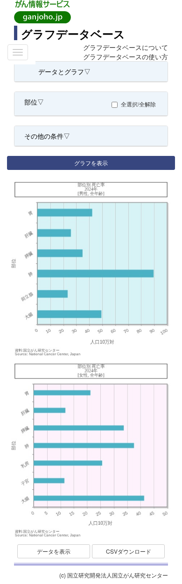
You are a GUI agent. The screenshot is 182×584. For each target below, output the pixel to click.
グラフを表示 (91, 163)
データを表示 (53, 551)
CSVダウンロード (128, 551)
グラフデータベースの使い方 (125, 56)
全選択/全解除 (138, 104)
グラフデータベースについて (125, 47)
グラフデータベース (73, 34)
